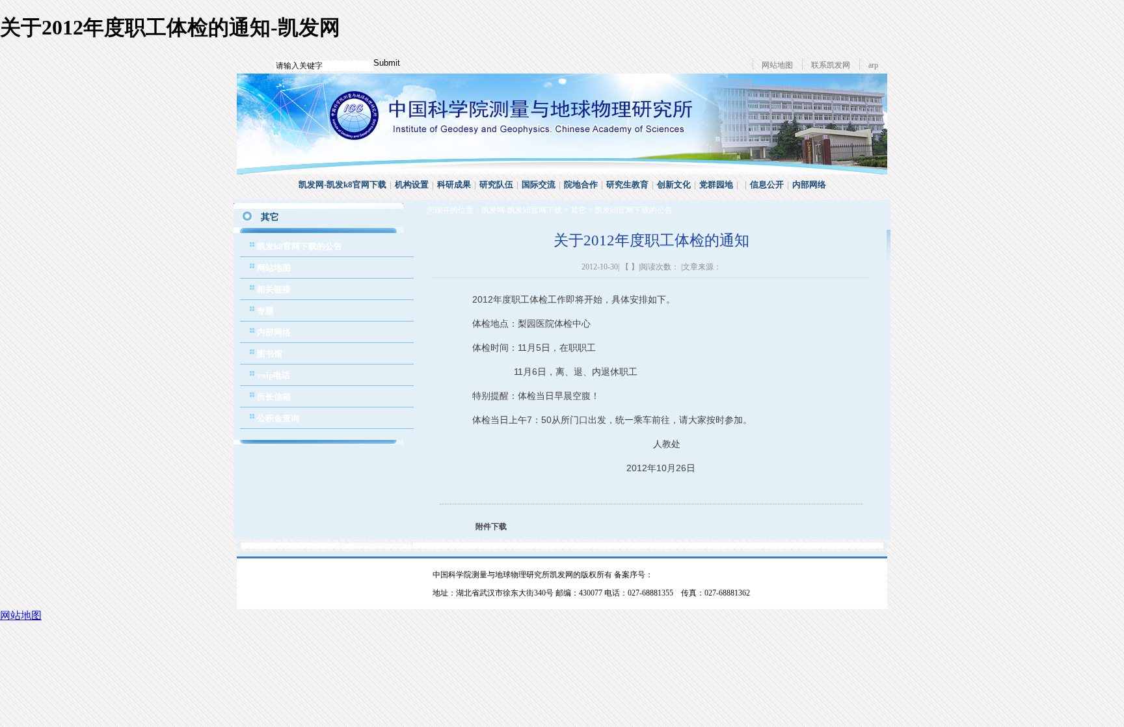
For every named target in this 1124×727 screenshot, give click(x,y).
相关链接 (274, 289)
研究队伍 (496, 184)
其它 (578, 210)
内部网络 (809, 184)
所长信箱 (274, 397)
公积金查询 (278, 418)
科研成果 (454, 184)
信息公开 (767, 184)
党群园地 (716, 184)
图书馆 (269, 354)
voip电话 (273, 375)
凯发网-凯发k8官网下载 (342, 184)
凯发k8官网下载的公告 (299, 246)
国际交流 (538, 184)
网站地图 (777, 65)
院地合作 (581, 184)
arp (873, 65)
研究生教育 (627, 184)
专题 (265, 311)
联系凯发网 (830, 65)
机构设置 (412, 184)
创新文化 (674, 184)
